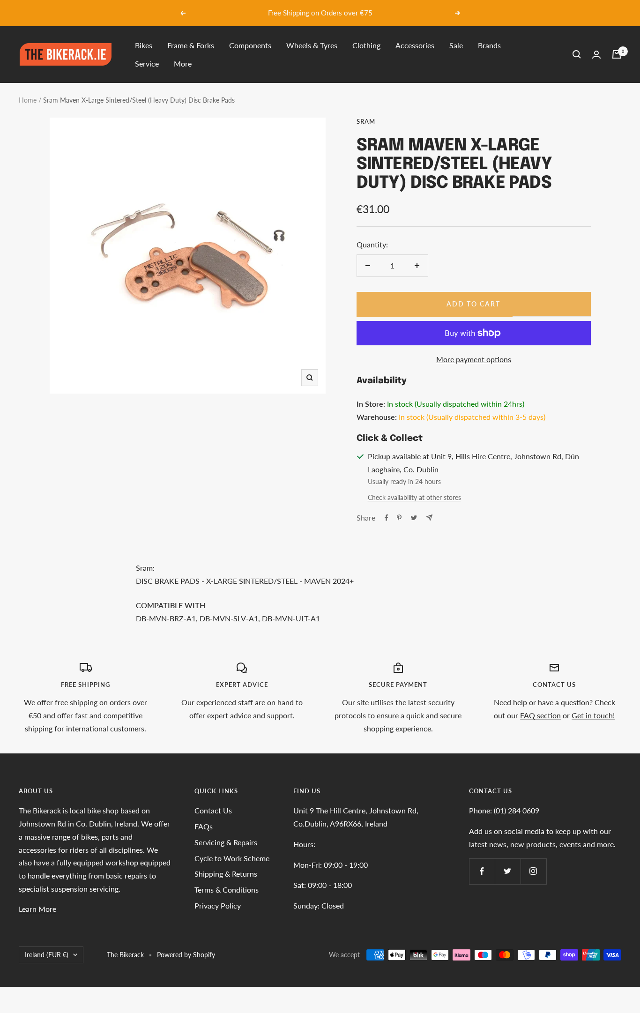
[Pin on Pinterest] (399, 517)
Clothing (366, 45)
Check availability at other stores (414, 497)
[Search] (577, 54)
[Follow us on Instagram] (533, 871)
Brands (489, 45)
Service (147, 63)
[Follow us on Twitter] (508, 871)
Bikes (143, 45)
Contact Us (213, 810)
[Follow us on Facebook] (482, 871)
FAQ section (540, 715)
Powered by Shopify (186, 955)
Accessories (414, 45)
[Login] (596, 55)
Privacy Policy (217, 905)
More (183, 63)
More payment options (473, 359)
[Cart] (616, 54)
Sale (456, 45)
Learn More (37, 908)
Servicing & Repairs (225, 842)
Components (250, 45)
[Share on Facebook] (386, 517)
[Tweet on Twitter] (414, 517)
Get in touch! (593, 715)
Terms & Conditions (226, 889)
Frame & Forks (190, 45)
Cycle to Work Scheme (231, 858)
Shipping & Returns (225, 873)
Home (28, 100)
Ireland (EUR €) (46, 955)
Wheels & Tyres (311, 45)
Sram (366, 121)
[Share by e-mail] (429, 517)
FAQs (203, 826)
